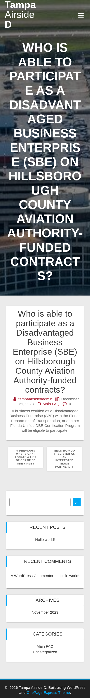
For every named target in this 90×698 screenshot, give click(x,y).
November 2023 (45, 612)
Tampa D (20, 14)
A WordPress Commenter (32, 576)
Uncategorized (45, 652)
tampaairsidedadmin (35, 399)
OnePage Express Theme (48, 692)
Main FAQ (51, 404)
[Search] (77, 502)
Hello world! (45, 540)
